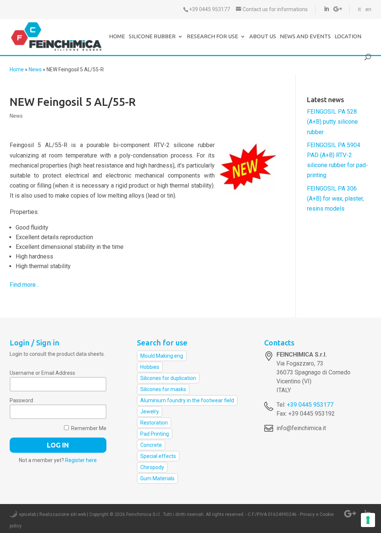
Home (117, 36)
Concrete (151, 445)
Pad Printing (154, 434)
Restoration (154, 423)
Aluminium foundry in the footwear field (187, 400)
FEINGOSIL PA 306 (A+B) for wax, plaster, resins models (335, 198)
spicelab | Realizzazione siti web (52, 514)
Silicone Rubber (152, 36)
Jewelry (149, 412)
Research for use (212, 36)
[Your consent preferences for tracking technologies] (368, 520)
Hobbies (149, 367)
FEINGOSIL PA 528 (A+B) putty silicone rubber (332, 121)
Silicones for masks (163, 389)
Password (21, 400)
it (359, 9)
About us (262, 36)
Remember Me (88, 428)
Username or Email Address (42, 373)
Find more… (24, 284)
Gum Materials (157, 478)
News (35, 69)
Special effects (158, 456)
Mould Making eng (161, 356)
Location (347, 36)
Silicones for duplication (168, 378)
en (368, 9)
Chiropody (152, 467)
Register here (81, 460)
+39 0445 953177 (310, 404)
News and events (305, 36)
